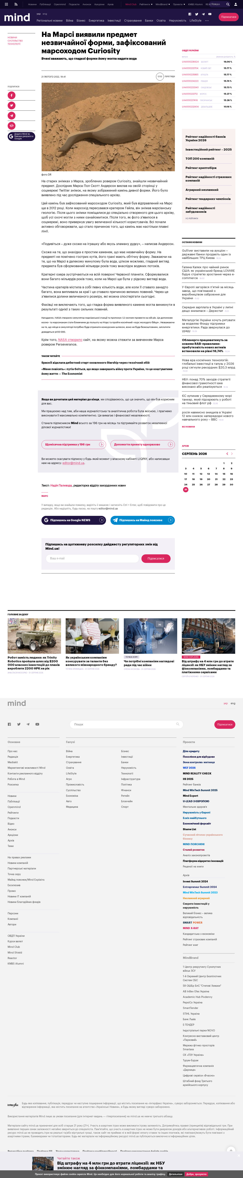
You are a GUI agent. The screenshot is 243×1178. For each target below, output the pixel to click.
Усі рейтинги (192, 219)
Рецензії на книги (193, 866)
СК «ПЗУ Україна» (193, 1055)
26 (201, 484)
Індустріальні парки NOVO (199, 1030)
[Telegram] (203, 14)
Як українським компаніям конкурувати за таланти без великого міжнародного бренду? (91, 661)
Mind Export (190, 796)
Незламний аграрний (196, 898)
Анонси (87, 4)
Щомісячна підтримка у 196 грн (67, 444)
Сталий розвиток (194, 850)
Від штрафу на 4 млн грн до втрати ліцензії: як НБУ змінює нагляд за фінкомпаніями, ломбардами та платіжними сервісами (111, 1168)
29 (223, 484)
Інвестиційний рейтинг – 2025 (209, 149)
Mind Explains (191, 657)
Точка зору (132, 657)
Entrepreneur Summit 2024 (200, 887)
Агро (69, 779)
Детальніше (175, 1174)
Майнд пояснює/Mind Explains (26, 880)
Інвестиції (114, 20)
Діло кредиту (191, 751)
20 (208, 479)
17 (185, 479)
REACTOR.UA (213, 4)
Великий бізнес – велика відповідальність (197, 915)
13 (208, 474)
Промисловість (75, 784)
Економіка (72, 796)
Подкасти (74, 4)
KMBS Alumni (195, 4)
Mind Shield (15, 953)
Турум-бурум (190, 1060)
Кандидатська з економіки (198, 934)
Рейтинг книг (190, 945)
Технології (14, 44)
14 (216, 474)
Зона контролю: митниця (199, 762)
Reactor (12, 958)
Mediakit (13, 762)
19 (201, 479)
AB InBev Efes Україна (196, 991)
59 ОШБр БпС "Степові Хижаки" (202, 986)
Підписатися (228, 17)
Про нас (12, 751)
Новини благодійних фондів (24, 902)
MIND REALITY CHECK (197, 773)
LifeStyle (195, 20)
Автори (12, 924)
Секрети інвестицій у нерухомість (196, 906)
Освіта (161, 20)
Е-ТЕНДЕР (188, 1025)
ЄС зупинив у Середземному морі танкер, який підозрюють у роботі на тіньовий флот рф (207, 399)
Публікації (45, 4)
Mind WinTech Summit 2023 (200, 892)
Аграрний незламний (202, 189)
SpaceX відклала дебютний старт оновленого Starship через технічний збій (95, 362)
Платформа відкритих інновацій (203, 861)
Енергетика (96, 20)
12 (201, 474)
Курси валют (15, 941)
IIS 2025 (188, 779)
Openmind (60, 4)
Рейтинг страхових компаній (200, 939)
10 (185, 474)
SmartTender (190, 1008)
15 (224, 474)
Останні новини (192, 242)
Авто (69, 801)
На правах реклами (19, 857)
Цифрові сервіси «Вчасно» (199, 1075)
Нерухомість (177, 20)
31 (185, 489)
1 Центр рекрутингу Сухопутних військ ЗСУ (202, 969)
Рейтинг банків (192, 784)
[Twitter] (196, 14)
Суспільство (15, 41)
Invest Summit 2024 (195, 881)
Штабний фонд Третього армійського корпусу (197, 1083)
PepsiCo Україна (192, 1002)
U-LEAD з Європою (196, 801)
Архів (110, 4)
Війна (69, 20)
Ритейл (125, 796)
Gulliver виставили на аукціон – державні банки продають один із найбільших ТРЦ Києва (206, 254)
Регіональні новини (49, 20)
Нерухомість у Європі (196, 812)
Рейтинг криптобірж (201, 167)
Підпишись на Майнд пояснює (140, 520)
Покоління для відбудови (199, 757)
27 (208, 484)
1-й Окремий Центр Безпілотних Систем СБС (202, 978)
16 (231, 474)
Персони (13, 913)
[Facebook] (190, 14)
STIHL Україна (191, 1014)
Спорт (125, 807)
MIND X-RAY (191, 928)
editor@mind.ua (73, 463)
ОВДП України (190, 51)
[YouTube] (210, 14)
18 (193, 479)
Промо (12, 891)
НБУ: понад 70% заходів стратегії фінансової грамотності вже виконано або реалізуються (206, 383)
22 (224, 479)
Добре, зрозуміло (196, 1174)
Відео (11, 824)
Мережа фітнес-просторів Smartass (198, 1047)
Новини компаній (18, 863)
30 (231, 484)
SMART (192, 923)
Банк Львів (189, 1019)
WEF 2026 (189, 768)
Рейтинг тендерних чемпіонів (208, 198)
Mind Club (130, 4)
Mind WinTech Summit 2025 (200, 790)
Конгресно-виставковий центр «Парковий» (201, 1038)
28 (216, 484)
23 (231, 479)
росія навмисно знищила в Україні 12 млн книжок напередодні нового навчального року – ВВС (207, 416)
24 (185, 484)
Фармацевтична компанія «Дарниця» (198, 1068)
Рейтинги (13, 813)
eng (45, 14)
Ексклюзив (14, 885)
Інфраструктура (130, 779)
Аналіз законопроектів (196, 855)
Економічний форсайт (197, 824)
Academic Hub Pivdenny (197, 997)
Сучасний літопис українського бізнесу (203, 837)
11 (193, 474)
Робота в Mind (16, 779)
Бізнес (81, 20)
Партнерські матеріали (22, 868)
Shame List (189, 829)
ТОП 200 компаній (200, 158)
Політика (126, 784)
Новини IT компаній (19, 896)
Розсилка (13, 784)
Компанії (13, 919)
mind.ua (135, 1116)
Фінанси (126, 790)
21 (216, 479)
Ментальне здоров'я (195, 807)
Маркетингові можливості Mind (26, 768)
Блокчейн (127, 801)
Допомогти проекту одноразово (137, 444)
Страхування (133, 20)
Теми (11, 846)
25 (193, 484)
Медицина (72, 807)
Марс (44, 496)
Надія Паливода (61, 485)
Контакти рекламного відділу (25, 773)
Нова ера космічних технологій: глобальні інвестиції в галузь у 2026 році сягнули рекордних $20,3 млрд (208, 364)
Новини (32, 4)
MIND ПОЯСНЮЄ (194, 844)
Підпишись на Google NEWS (70, 520)
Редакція (13, 757)
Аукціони (99, 4)
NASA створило (70, 339)
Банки (149, 20)
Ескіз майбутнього (195, 818)
